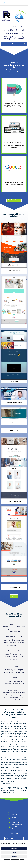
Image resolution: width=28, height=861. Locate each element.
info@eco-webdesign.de (17, 824)
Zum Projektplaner (14, 200)
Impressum (22, 859)
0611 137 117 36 (15, 828)
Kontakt (14, 596)
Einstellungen (14, 856)
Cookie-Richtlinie (7, 859)
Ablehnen (14, 852)
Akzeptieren (14, 848)
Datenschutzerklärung (15, 859)
